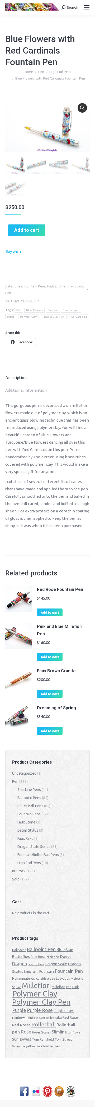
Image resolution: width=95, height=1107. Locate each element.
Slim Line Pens (29, 790)
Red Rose (70, 1017)
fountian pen (71, 310)
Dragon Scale (56, 964)
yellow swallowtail (40, 1046)
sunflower (75, 1032)
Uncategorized (24, 773)
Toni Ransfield (43, 1039)
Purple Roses (64, 1010)
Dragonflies (36, 964)
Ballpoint (19, 950)
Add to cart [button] (50, 613)
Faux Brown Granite (56, 670)
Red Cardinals (78, 316)
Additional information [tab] (26, 390)
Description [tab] (16, 377)
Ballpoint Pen (41, 949)
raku (58, 1017)
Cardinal (53, 310)
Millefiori (36, 985)
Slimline (59, 1032)
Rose (26, 1031)
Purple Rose (40, 1010)
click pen (52, 956)
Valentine (18, 1046)
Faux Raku (25, 838)
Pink (75, 987)
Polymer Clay (28, 316)
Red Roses (21, 1024)
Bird (18, 310)
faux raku (31, 971)
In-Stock (76, 286)
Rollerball (43, 1024)
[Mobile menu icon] (86, 7)
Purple (19, 1010)
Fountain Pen (69, 971)
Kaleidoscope (45, 978)
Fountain (46, 971)
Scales (46, 1032)
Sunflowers (21, 1039)
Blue (60, 949)
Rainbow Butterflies (40, 1017)
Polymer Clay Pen (53, 316)
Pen (8, 293)
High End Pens (58, 286)
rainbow (18, 1017)
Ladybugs (63, 978)
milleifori (58, 987)
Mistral (11, 316)
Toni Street (63, 1039)
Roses (36, 1032)
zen (57, 1046)
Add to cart (26, 230)
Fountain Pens (34, 286)
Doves (66, 956)
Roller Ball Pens (30, 806)
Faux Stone (26, 822)
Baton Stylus (27, 830)
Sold (16, 879)
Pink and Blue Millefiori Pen (59, 630)
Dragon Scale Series (33, 846)
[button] (82, 108)
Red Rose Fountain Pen (60, 589)
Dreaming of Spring (56, 707)
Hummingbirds (23, 978)
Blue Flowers (34, 310)
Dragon (19, 963)
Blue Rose (38, 956)
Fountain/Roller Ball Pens (38, 855)
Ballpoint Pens (29, 798)
